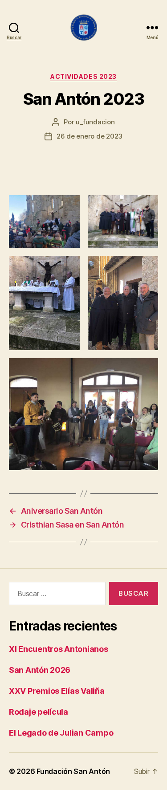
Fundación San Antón (73, 771)
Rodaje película (38, 711)
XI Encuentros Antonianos (58, 649)
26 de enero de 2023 (89, 136)
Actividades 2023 (83, 76)
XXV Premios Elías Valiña (57, 691)
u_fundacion (95, 122)
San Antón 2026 (39, 670)
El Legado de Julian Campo (61, 732)
